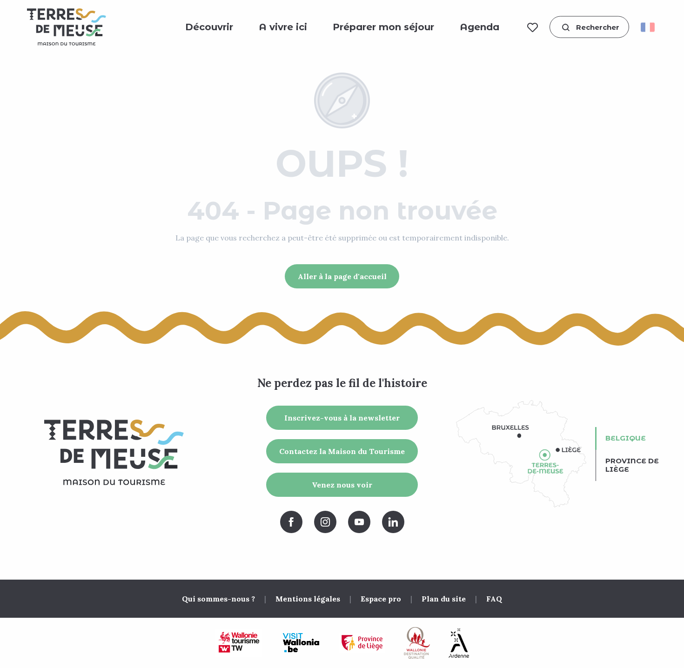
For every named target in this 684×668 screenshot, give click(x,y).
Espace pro (381, 598)
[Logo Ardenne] (459, 643)
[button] (589, 27)
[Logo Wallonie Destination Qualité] (417, 643)
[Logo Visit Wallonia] (301, 643)
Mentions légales (307, 598)
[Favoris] (532, 26)
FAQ (494, 598)
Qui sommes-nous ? (218, 598)
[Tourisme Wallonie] (238, 643)
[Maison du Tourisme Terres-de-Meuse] (66, 27)
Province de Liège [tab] (632, 465)
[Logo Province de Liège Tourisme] (362, 643)
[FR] (651, 27)
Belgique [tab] (625, 438)
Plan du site (444, 598)
